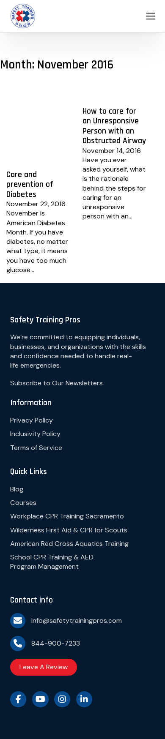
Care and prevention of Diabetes (29, 184)
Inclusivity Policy (35, 433)
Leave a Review (43, 667)
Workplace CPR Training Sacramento (67, 516)
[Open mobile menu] (150, 16)
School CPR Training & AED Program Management (52, 562)
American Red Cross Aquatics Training (69, 543)
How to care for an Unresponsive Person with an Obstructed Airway (114, 126)
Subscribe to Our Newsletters (56, 383)
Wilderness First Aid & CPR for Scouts (68, 530)
